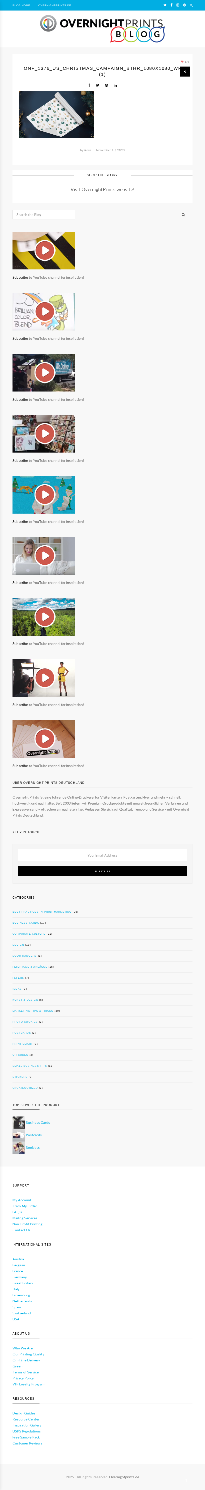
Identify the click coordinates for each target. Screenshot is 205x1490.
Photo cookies (25, 1021)
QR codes (20, 1054)
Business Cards (25, 922)
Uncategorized (25, 1087)
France (17, 1271)
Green (17, 1366)
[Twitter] (165, 5)
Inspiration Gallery (26, 1425)
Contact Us (21, 1230)
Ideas (17, 988)
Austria (18, 1259)
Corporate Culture (29, 933)
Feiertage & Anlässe (30, 966)
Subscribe (20, 277)
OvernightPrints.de (54, 5)
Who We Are (22, 1348)
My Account (22, 1200)
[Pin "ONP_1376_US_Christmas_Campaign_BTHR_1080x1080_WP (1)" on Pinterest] (106, 85)
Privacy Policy (23, 1378)
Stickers (20, 1076)
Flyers (18, 977)
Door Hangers (24, 955)
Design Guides (24, 1413)
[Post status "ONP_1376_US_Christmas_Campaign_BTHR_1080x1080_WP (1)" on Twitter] (97, 85)
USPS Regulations (26, 1431)
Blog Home (21, 5)
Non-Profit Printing (27, 1224)
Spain (16, 1307)
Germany (19, 1277)
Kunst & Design (25, 999)
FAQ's (17, 1212)
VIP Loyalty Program (28, 1384)
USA (16, 1319)
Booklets (33, 1147)
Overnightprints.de (124, 1477)
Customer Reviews (27, 1443)
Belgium (18, 1265)
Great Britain (22, 1283)
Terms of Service (25, 1372)
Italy (16, 1289)
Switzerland (21, 1313)
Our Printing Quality (28, 1354)
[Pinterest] (184, 5)
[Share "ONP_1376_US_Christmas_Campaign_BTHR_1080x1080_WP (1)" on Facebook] (89, 85)
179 (186, 61)
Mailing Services (25, 1218)
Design (18, 944)
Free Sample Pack (26, 1437)
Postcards (21, 1032)
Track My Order (24, 1206)
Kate (87, 150)
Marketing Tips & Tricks (33, 1010)
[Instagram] (177, 5)
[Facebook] (171, 5)
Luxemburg (21, 1295)
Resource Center (26, 1419)
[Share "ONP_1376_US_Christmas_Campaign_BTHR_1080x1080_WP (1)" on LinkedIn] (115, 85)
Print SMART (22, 1043)
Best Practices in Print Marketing (42, 911)
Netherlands (22, 1301)
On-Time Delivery (26, 1360)
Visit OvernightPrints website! (102, 189)
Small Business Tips (29, 1065)
